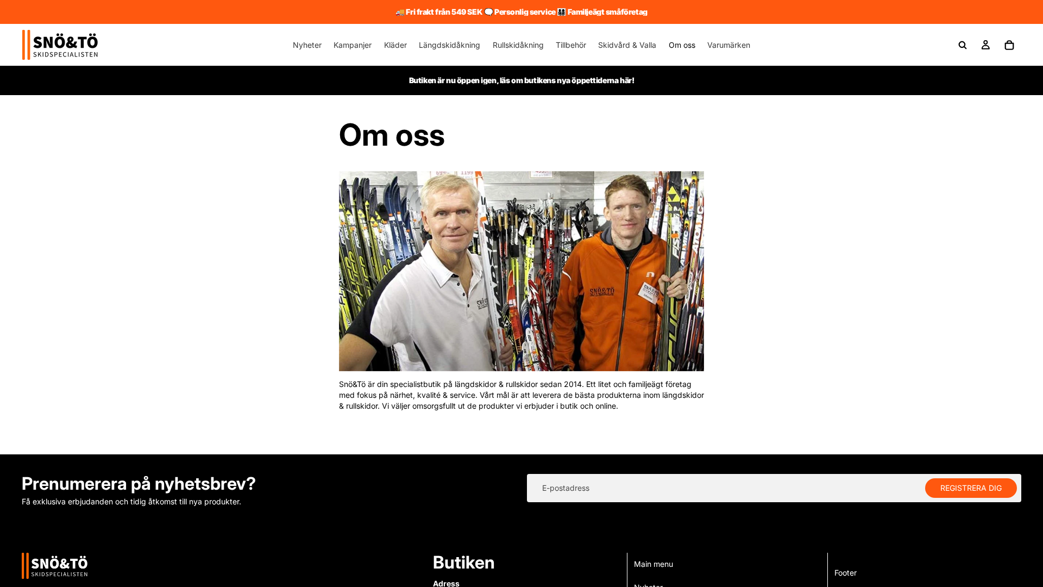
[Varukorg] (1009, 45)
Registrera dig (971, 487)
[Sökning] (963, 45)
